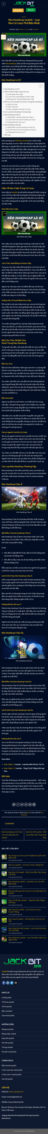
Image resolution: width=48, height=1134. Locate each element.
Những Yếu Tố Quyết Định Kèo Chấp (21, 99)
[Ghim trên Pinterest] (30, 804)
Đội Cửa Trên (12, 104)
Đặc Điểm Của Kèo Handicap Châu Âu (21, 127)
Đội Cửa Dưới (13, 107)
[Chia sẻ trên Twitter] (22, 804)
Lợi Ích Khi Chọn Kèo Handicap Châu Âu (22, 130)
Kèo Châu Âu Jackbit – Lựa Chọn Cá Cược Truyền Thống (24, 910)
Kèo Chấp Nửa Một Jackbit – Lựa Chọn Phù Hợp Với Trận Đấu (27, 929)
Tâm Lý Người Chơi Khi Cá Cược (19, 109)
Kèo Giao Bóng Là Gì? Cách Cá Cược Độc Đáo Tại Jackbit (12, 835)
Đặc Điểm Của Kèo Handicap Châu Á (21, 117)
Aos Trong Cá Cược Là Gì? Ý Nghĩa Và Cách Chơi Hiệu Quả (27, 856)
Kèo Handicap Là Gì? (12, 89)
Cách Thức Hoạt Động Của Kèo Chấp (21, 97)
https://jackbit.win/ (16, 1091)
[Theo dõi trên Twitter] (12, 983)
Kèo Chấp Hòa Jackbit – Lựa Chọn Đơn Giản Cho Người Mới (27, 938)
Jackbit (14, 192)
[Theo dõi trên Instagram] (8, 983)
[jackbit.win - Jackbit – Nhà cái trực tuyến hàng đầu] (24, 4)
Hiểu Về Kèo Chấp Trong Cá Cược (17, 92)
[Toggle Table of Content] (39, 86)
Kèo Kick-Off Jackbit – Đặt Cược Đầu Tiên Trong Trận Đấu (36, 835)
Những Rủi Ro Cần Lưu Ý (17, 122)
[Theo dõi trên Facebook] (4, 983)
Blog (24, 17)
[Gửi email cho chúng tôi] (16, 983)
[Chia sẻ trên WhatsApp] (14, 804)
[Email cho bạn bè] (26, 804)
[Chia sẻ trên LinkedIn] (34, 804)
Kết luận (8, 135)
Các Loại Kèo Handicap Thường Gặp (18, 112)
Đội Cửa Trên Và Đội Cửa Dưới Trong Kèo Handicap (23, 102)
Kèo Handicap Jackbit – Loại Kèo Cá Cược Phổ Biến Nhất (26, 882)
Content (36, 29)
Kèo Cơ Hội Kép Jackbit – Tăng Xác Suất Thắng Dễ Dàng (26, 901)
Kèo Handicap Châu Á (12, 115)
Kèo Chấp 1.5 (9, 764)
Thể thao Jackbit (21, 141)
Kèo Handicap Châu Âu (13, 125)
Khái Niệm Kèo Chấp (15, 94)
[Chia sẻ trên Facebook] (18, 804)
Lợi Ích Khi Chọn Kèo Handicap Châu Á (21, 120)
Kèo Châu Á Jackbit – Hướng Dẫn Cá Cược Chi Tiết (26, 920)
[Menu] (3, 4)
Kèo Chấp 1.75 (10, 768)
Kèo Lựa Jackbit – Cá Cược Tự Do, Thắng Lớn (26, 865)
